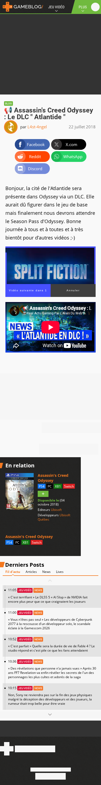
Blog (8, 103)
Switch (69, 486)
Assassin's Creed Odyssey (53, 478)
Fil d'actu (12, 571)
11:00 (50, 620)
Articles (31, 571)
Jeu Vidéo (56, 7)
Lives (60, 571)
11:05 (48, 596)
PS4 (41, 486)
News (46, 571)
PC (50, 486)
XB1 (58, 486)
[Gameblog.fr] (21, 6)
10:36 (52, 669)
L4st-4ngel (37, 126)
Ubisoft (56, 509)
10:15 (50, 696)
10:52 (51, 645)
